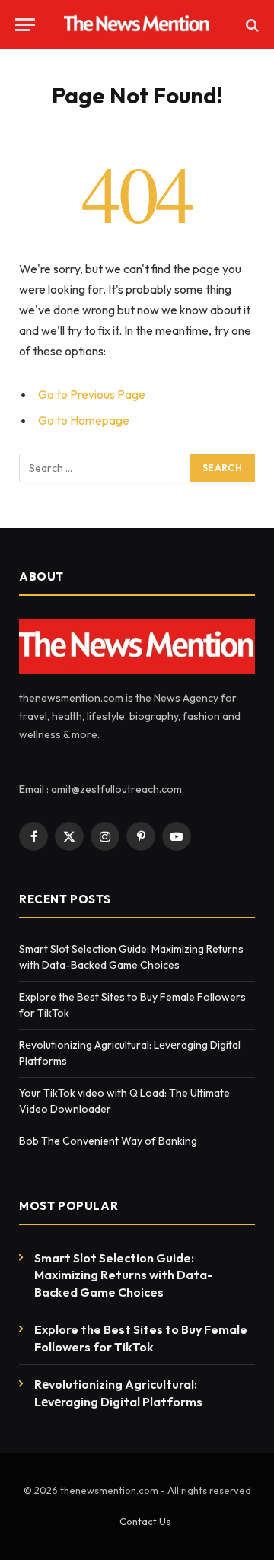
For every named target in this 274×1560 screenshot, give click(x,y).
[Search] (251, 25)
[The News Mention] (137, 24)
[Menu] (25, 25)
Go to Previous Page (91, 394)
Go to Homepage (83, 420)
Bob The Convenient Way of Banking (109, 1141)
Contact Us (144, 1521)
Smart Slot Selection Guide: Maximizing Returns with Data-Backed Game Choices (123, 1275)
